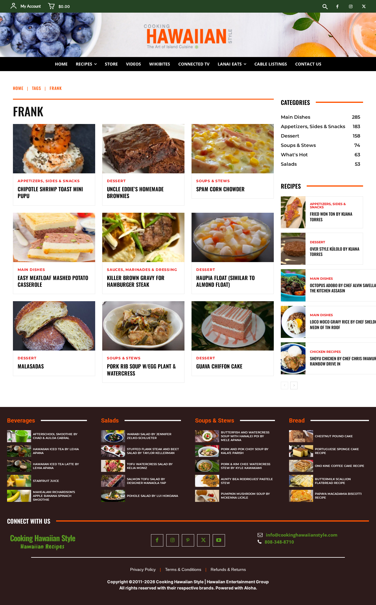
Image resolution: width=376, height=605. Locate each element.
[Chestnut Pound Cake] (301, 436)
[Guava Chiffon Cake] (233, 326)
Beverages (21, 420)
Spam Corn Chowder (220, 189)
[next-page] (294, 385)
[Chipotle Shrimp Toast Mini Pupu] (54, 148)
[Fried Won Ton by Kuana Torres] (293, 212)
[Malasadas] (54, 326)
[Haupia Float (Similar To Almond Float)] (233, 237)
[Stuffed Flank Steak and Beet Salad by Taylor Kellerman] (113, 451)
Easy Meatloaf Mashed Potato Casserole (53, 281)
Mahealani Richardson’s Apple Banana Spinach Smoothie (54, 496)
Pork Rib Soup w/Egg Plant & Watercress (141, 369)
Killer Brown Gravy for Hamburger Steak (135, 281)
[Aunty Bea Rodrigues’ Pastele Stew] (207, 481)
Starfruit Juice (46, 481)
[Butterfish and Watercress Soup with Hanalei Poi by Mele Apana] (207, 436)
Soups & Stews (213, 181)
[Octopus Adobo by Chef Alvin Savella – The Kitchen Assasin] (293, 285)
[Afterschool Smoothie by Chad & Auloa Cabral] (19, 436)
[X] (364, 6)
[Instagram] (350, 6)
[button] (325, 7)
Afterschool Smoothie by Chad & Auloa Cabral (55, 436)
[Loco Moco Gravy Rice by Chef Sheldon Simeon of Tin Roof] (293, 322)
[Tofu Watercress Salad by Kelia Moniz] (113, 466)
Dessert (116, 181)
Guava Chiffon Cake (219, 366)
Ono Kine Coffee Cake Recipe (339, 466)
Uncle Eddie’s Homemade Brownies (135, 192)
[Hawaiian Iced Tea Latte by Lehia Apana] (19, 466)
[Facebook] (337, 6)
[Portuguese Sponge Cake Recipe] (301, 451)
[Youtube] (219, 540)
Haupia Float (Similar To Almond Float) (225, 281)
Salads (110, 420)
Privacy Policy (143, 569)
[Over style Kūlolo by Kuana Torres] (293, 249)
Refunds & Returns (228, 569)
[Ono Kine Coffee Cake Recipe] (301, 466)
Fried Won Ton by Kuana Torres (331, 216)
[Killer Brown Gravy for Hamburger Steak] (143, 237)
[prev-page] (284, 385)
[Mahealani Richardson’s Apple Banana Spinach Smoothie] (19, 496)
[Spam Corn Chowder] (233, 148)
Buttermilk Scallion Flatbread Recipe (333, 481)
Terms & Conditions (183, 569)
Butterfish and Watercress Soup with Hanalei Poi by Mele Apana (245, 436)
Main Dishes (31, 270)
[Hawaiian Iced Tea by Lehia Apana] (19, 451)
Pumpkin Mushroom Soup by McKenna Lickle (245, 496)
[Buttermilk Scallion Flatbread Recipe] (301, 481)
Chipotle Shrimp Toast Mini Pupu (50, 192)
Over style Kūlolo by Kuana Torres (334, 251)
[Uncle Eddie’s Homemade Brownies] (143, 148)
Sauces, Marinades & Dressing (142, 270)
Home (18, 88)
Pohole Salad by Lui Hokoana (152, 496)
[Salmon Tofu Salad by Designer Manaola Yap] (113, 481)
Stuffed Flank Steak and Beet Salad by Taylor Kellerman (153, 451)
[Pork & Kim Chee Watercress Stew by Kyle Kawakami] (207, 466)
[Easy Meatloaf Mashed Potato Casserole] (54, 237)
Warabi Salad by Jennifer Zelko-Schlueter (149, 436)
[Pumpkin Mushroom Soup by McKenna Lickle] (207, 496)
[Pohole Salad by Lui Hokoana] (113, 496)
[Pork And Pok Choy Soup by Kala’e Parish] (207, 451)
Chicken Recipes (325, 351)
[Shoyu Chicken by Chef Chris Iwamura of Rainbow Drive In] (293, 358)
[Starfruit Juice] (19, 481)
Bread (297, 420)
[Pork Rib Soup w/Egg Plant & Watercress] (143, 326)
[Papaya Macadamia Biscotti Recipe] (301, 496)
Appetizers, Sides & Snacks (49, 181)
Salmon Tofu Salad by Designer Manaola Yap (146, 481)
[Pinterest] (188, 540)
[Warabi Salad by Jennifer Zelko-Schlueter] (113, 436)
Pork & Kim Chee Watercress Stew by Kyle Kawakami (245, 466)
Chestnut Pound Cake (334, 436)
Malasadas (31, 366)
